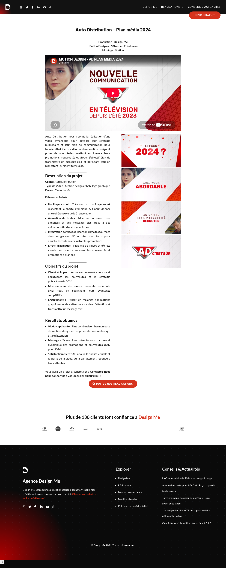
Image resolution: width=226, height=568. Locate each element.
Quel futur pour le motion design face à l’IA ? (186, 523)
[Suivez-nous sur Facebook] (34, 7)
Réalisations (170, 7)
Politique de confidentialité (133, 505)
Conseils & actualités (204, 7)
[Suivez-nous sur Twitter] (29, 7)
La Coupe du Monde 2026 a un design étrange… (188, 478)
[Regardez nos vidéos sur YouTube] (46, 7)
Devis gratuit (205, 14)
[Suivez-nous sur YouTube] (49, 506)
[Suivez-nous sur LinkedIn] (40, 7)
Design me (149, 7)
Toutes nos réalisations (114, 383)
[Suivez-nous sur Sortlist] (50, 7)
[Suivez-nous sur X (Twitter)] (31, 506)
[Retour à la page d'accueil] (8, 7)
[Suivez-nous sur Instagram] (23, 7)
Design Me (124, 478)
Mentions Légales (127, 499)
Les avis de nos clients (130, 492)
